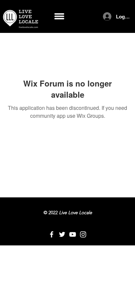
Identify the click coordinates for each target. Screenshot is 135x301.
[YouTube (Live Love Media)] (72, 234)
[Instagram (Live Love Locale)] (83, 234)
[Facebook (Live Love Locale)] (52, 234)
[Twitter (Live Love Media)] (62, 234)
